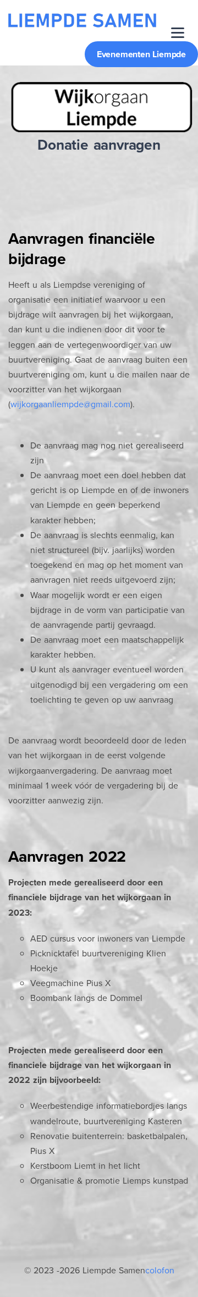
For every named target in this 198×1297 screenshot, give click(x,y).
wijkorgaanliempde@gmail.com (70, 404)
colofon (159, 1270)
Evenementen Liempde (141, 54)
